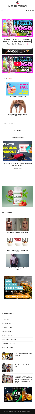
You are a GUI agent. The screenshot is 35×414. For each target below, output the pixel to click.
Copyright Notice (7, 327)
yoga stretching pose (9, 123)
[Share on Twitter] (16, 131)
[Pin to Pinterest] (17, 131)
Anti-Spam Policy (7, 323)
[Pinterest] (30, 10)
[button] (4, 156)
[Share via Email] (20, 131)
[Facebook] (26, 10)
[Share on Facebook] (14, 131)
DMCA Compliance (7, 331)
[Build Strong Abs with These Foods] (7, 368)
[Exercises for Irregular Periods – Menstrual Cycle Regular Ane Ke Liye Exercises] (17, 151)
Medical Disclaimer (7, 335)
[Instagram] (28, 10)
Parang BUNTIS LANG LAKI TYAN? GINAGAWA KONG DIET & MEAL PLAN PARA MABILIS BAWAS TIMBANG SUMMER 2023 (23, 379)
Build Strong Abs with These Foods (23, 365)
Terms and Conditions (8, 343)
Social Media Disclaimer (9, 339)
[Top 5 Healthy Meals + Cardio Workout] (7, 356)
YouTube (10, 78)
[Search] (33, 10)
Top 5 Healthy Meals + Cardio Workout (23, 354)
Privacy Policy (6, 319)
